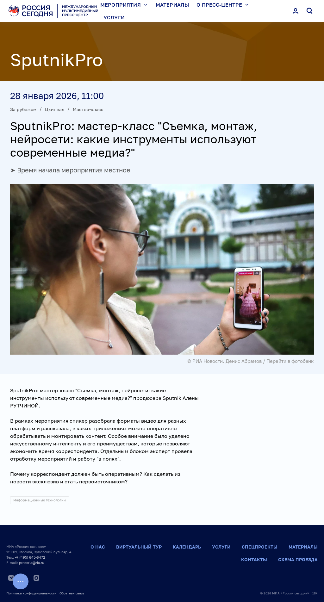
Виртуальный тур (139, 546)
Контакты (254, 559)
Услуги (114, 17)
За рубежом (23, 109)
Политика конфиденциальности (31, 593)
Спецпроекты (259, 546)
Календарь (187, 546)
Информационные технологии (39, 500)
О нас (97, 546)
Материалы (303, 546)
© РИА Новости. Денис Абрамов (224, 361)
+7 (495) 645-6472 (30, 557)
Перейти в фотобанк (290, 361)
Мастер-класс (88, 109)
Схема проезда (298, 559)
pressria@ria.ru (31, 563)
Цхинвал (54, 109)
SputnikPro (56, 59)
